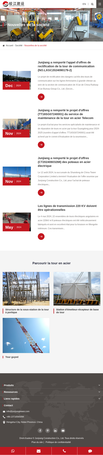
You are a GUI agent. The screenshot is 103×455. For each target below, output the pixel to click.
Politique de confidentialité (58, 442)
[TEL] (64, 451)
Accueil (9, 45)
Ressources (11, 392)
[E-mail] (38, 451)
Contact (8, 405)
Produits (9, 385)
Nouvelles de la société (35, 45)
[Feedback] (90, 451)
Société (18, 45)
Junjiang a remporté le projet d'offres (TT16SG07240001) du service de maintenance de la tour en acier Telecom (65, 114)
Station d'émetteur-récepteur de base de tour (77, 311)
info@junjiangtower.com (17, 411)
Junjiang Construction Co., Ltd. (49, 438)
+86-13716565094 (15, 417)
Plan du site (37, 442)
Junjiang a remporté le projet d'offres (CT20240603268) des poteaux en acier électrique (64, 162)
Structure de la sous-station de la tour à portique (27, 311)
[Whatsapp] (13, 451)
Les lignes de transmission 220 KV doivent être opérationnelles (67, 207)
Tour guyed (11, 357)
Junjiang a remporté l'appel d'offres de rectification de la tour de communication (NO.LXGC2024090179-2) (66, 66)
